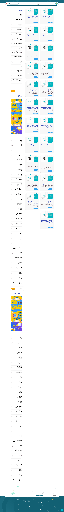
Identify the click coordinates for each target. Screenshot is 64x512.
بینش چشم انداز (20, 174)
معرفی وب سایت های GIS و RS (18, 257)
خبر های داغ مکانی (20, 381)
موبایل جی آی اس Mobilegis (19, 266)
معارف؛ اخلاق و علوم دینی (19, 80)
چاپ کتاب (21, 183)
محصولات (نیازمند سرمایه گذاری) (18, 247)
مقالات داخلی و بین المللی (19, 258)
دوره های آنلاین (20, 193)
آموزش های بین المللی (19, 159)
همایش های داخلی (20, 272)
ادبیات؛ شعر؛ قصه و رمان (19, 16)
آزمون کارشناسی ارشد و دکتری (19, 144)
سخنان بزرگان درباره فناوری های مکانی (18, 210)
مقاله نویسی (20, 262)
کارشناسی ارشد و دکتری (19, 229)
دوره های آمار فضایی (19, 29)
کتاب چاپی (20, 62)
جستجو (13, 90)
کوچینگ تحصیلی (20, 239)
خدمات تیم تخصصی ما (19, 188)
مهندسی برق (20, 81)
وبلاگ (41, 2)
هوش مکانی (20, 278)
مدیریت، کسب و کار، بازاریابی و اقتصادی (17, 79)
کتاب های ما (20, 234)
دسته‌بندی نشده (20, 190)
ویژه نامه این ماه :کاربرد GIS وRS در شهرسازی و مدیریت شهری (17, 283)
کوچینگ (21, 238)
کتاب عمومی (20, 66)
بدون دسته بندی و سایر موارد (19, 19)
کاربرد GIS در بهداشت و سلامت (18, 228)
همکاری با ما (20, 273)
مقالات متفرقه (20, 259)
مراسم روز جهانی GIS (19, 251)
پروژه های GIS (20, 179)
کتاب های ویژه (20, 74)
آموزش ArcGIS (20, 145)
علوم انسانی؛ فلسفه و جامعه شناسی (18, 56)
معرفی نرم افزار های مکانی (19, 256)
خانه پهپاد (51, 2)
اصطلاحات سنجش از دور (19, 165)
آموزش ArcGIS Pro (20, 146)
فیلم (34, 2)
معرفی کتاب (20, 253)
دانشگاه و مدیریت (20, 24)
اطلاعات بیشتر (37, 4)
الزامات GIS (20, 166)
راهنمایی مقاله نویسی (19, 203)
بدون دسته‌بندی (20, 20)
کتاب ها (41, 504)
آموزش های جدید (20, 160)
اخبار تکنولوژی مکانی (19, 163)
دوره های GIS (20, 28)
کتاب (21, 61)
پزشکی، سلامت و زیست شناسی (17, 38)
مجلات (20, 65)
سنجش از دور (20, 212)
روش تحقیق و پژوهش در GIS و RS (18, 204)
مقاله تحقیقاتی (20, 261)
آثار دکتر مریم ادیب (20, 15)
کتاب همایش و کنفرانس (19, 75)
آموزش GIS (20, 149)
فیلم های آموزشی (20, 224)
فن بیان (21, 222)
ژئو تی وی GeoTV (20, 208)
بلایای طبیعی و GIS (20, 173)
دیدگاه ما (21, 391)
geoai (21, 140)
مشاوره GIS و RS (31, 2)
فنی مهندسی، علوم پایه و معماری (18, 60)
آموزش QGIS (20, 150)
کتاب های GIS (20, 69)
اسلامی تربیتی (20, 18)
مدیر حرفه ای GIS (20, 249)
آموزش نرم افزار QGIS (19, 156)
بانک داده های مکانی (19, 170)
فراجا (21, 57)
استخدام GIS (20, 164)
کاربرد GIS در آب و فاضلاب (19, 227)
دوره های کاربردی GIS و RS (19, 194)
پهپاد (21, 180)
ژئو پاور (21, 207)
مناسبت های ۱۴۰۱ (20, 263)
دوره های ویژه (20, 34)
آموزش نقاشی (20, 158)
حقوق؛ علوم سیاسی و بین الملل (18, 23)
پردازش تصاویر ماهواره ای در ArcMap (18, 178)
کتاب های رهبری (20, 233)
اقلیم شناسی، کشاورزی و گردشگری (17, 51)
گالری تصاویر (20, 242)
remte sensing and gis (19, 339)
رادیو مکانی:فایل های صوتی (19, 199)
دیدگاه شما (21, 195)
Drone (21, 14)
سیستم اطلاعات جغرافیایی (19, 213)
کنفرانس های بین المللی (19, 237)
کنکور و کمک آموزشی (19, 76)
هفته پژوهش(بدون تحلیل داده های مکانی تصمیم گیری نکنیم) (17, 269)
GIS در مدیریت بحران (19, 141)
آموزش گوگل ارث (20, 154)
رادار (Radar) (20, 198)
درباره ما (26, 2)
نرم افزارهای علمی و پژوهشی (18, 44)
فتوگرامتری (20, 219)
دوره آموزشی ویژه (20, 386)
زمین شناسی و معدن (19, 53)
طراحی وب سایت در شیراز (19, 218)
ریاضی (21, 47)
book (21, 13)
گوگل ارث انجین (20, 243)
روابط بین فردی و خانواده (18, 39)
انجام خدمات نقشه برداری (19, 168)
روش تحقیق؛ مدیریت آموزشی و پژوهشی (17, 43)
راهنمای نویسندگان (20, 200)
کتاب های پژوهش (20, 71)
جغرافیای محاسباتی (20, 376)
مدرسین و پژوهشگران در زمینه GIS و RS (17, 248)
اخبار (41, 500)
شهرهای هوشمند (20, 217)
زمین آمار (21, 205)
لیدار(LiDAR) (20, 244)
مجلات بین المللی (20, 439)
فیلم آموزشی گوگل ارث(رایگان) (18, 223)
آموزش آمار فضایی (20, 151)
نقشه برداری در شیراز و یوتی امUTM (18, 267)
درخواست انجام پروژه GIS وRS (18, 189)
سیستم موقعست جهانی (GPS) (18, 214)
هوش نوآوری (20, 279)
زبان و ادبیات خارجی (19, 48)
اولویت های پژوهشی (19, 169)
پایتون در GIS (20, 371)
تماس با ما (22, 2)
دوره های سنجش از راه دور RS (18, 33)
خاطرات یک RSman (19, 185)
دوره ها (41, 502)
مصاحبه (21, 252)
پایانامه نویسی (20, 175)
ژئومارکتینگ (20, 209)
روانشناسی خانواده (20, 35)
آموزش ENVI (20, 344)
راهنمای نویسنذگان (20, 396)
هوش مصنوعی (20, 277)
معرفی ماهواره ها (20, 254)
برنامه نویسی (20, 368)
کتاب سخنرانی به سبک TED (19, 232)
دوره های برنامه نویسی (19, 30)
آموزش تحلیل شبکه (20, 349)
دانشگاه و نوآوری (20, 25)
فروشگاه (38, 2)
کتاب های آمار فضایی (19, 70)
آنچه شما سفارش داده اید (19, 161)
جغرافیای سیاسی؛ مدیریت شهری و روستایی (16, 52)
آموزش (47, 2)
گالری (44, 2)
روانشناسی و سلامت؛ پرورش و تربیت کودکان (16, 40)
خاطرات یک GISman (19, 184)
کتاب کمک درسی (20, 67)
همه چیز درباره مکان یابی (19, 274)
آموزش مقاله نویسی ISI (19, 155)
